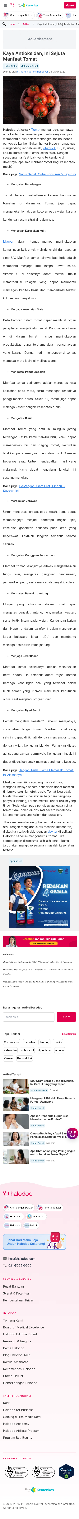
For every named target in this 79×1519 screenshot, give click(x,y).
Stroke (58, 1042)
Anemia (59, 1050)
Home (12, 24)
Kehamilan (10, 1050)
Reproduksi (24, 1058)
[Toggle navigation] (5, 5)
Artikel (26, 24)
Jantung (44, 1042)
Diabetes (29, 1042)
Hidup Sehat (11, 66)
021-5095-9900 (17, 1266)
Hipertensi (44, 1050)
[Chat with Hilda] (72, 1133)
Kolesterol (27, 1050)
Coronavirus (11, 1042)
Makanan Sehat (29, 66)
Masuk (70, 5)
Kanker (8, 1058)
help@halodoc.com (19, 1259)
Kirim (66, 1017)
